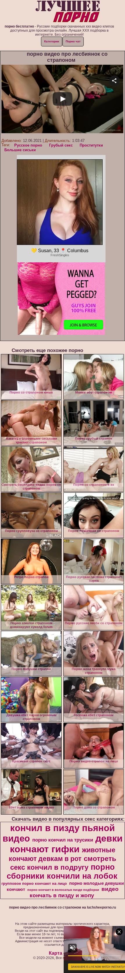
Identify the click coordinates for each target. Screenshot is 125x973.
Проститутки (91, 145)
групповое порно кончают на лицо (34, 883)
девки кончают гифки (66, 843)
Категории (51, 41)
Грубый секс (61, 145)
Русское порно (28, 145)
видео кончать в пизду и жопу (74, 892)
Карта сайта (62, 953)
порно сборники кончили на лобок (62, 871)
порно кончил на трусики (62, 840)
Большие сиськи (20, 150)
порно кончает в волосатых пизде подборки (63, 889)
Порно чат (73, 41)
